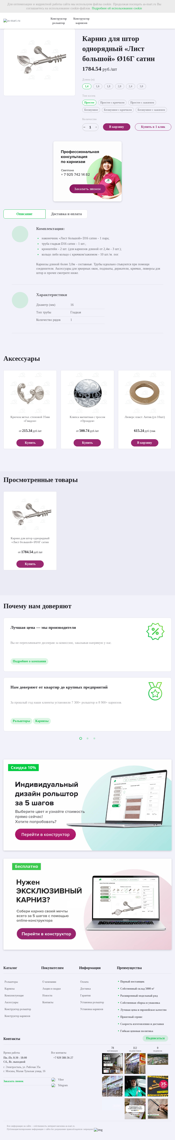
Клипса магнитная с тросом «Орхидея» (87, 419)
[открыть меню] (169, 20)
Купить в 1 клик (153, 127)
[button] (80, 738)
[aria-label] (87, 172)
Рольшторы (21, 721)
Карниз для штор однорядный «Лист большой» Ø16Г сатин (30, 540)
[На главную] (22, 21)
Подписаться (155, 1038)
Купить (30, 442)
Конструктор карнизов (81, 21)
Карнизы (42, 721)
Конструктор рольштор (59, 21)
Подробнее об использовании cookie (117, 8)
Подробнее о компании (29, 661)
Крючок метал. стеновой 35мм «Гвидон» (30, 419)
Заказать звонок (13, 1081)
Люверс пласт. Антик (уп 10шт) (145, 417)
